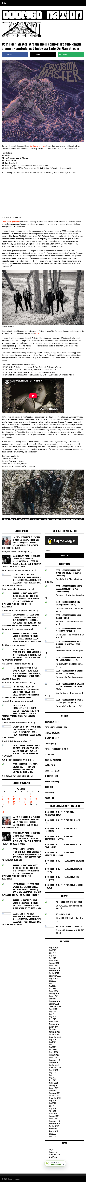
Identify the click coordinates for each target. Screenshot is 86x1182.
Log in (51, 1149)
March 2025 (53, 991)
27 (19, 804)
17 (2, 801)
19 (14, 801)
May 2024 (52, 1016)
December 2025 (54, 968)
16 (36, 799)
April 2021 (52, 1110)
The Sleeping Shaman (11, 222)
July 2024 (52, 1011)
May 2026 (52, 955)
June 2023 (52, 1044)
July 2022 (52, 1072)
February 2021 (54, 1116)
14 (25, 799)
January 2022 (53, 1088)
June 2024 (52, 1014)
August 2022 (53, 1070)
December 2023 (54, 1029)
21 (25, 801)
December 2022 (54, 1060)
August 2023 (53, 1039)
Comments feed (54, 1154)
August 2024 (53, 1009)
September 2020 (55, 1128)
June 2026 (52, 952)
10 (2, 799)
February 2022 (54, 1085)
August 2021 (53, 1100)
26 (14, 804)
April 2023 (53, 1049)
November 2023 (54, 1031)
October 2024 (54, 1003)
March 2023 (53, 1052)
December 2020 (54, 1121)
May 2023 (52, 1047)
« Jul (3, 812)
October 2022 (54, 1065)
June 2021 (52, 1105)
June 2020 (52, 1136)
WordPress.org (54, 1157)
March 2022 (53, 1082)
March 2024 (53, 1021)
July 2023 (52, 1042)
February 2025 (54, 993)
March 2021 (53, 1113)
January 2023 (53, 1057)
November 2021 (54, 1093)
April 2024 (53, 1019)
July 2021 (52, 1103)
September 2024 (55, 1006)
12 (14, 799)
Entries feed (53, 1152)
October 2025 (54, 973)
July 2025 (52, 980)
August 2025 (53, 978)
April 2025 (53, 988)
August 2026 (53, 947)
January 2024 (54, 1026)
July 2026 (52, 950)
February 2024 (54, 1024)
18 (8, 801)
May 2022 (52, 1077)
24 (3, 804)
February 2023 (54, 1054)
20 (19, 801)
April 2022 (53, 1080)
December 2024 (54, 998)
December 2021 (54, 1090)
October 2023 (54, 1034)
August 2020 (53, 1131)
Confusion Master (37, 146)
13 (19, 799)
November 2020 (54, 1123)
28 (25, 804)
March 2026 (53, 960)
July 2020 (52, 1133)
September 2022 (55, 1067)
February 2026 (54, 963)
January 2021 (53, 1118)
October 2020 (54, 1126)
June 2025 (52, 983)
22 (31, 801)
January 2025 (53, 996)
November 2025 (54, 970)
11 (8, 799)
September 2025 (55, 975)
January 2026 (53, 965)
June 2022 (52, 1075)
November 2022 (54, 1062)
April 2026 (53, 958)
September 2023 (55, 1037)
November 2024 (54, 1001)
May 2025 (52, 986)
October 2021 (54, 1095)
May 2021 (52, 1108)
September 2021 (55, 1098)
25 (8, 804)
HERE (37, 334)
